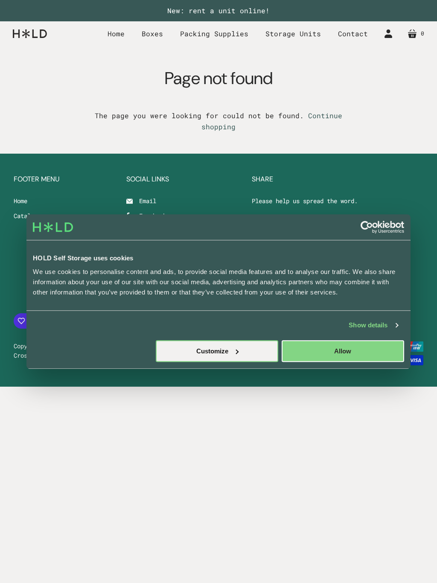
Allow (342, 351)
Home (20, 201)
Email (147, 201)
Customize (212, 351)
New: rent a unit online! (218, 10)
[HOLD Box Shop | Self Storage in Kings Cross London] (30, 33)
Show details (368, 325)
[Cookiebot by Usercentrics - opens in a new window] (366, 227)
